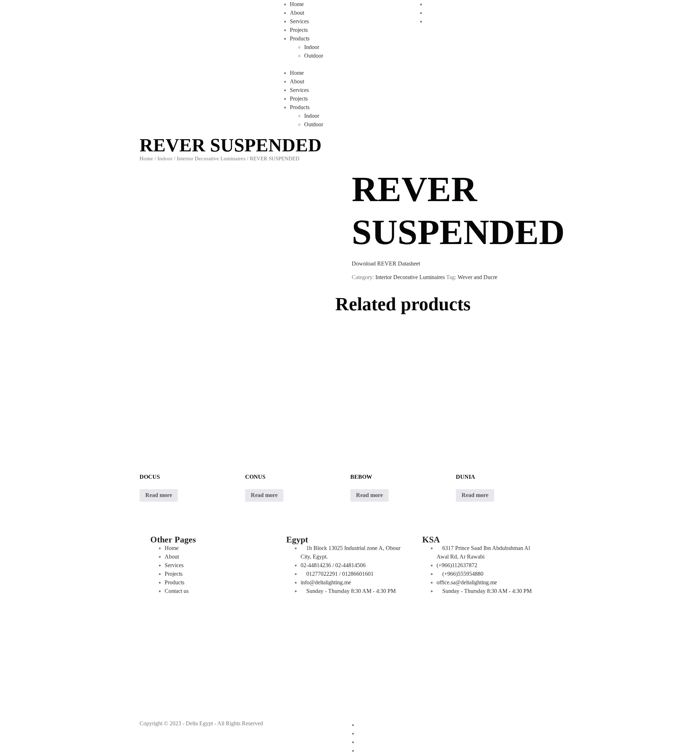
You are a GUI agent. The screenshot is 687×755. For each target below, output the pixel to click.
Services (299, 21)
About (297, 13)
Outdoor (313, 56)
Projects (299, 30)
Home (297, 4)
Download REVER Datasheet (386, 263)
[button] (343, 64)
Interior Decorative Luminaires (211, 158)
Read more (158, 495)
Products (300, 38)
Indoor (311, 47)
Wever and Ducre (477, 277)
